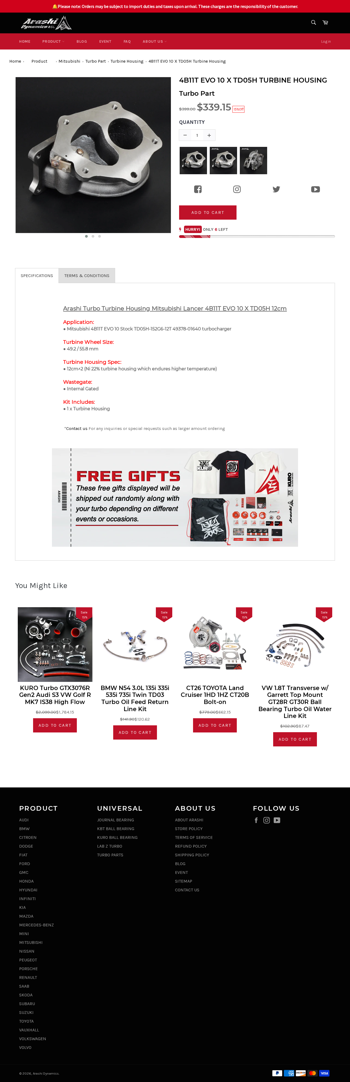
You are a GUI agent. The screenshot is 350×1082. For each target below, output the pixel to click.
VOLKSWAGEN (32, 1038)
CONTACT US (187, 889)
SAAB (24, 986)
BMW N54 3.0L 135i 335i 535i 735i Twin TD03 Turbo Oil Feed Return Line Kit (135, 698)
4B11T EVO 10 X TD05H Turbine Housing (187, 61)
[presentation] (10, 158)
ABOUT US (153, 41)
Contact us (77, 428)
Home (24, 41)
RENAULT (28, 977)
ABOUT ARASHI (189, 819)
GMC (23, 872)
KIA (22, 907)
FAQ (127, 41)
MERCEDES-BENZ (36, 924)
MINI (24, 933)
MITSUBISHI (31, 942)
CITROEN (28, 837)
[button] (86, 236)
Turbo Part (95, 61)
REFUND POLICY (191, 846)
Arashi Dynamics (46, 1073)
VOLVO (25, 1047)
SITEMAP (183, 881)
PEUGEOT (28, 959)
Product (52, 41)
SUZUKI (26, 1012)
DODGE (26, 846)
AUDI (24, 819)
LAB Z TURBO (109, 846)
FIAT (23, 854)
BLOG (82, 41)
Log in (326, 41)
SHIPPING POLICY (192, 854)
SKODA (26, 994)
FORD (24, 863)
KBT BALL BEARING (115, 828)
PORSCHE (28, 968)
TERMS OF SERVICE (194, 837)
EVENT (105, 41)
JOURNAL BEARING (115, 819)
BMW (24, 828)
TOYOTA (26, 1021)
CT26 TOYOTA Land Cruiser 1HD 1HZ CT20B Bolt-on (215, 695)
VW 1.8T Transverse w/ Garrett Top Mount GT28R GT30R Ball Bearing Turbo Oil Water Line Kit (295, 702)
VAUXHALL (29, 1029)
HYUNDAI (28, 889)
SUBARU (27, 1003)
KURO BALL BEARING (117, 837)
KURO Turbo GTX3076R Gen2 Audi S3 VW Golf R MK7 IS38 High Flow (55, 695)
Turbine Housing (127, 61)
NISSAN (26, 951)
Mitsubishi (69, 61)
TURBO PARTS (110, 854)
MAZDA (26, 916)
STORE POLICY (189, 828)
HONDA (26, 881)
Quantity (192, 122)
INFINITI (27, 898)
